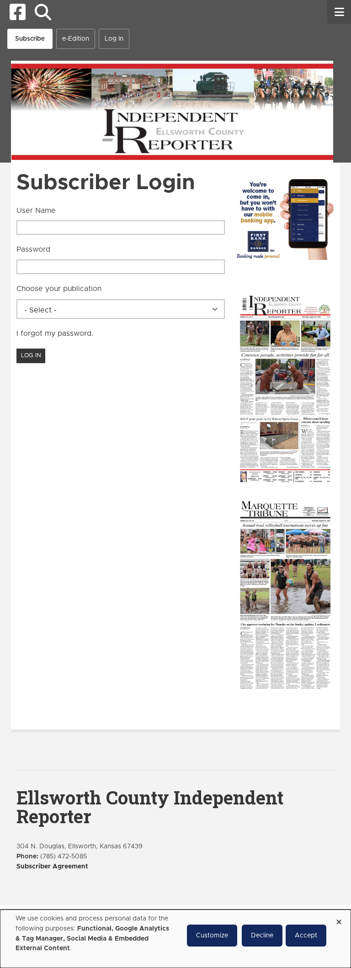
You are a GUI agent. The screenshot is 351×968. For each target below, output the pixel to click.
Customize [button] (212, 935)
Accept (306, 935)
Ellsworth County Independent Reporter (149, 806)
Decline (262, 935)
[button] (42, 12)
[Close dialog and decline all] (339, 919)
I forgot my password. (54, 333)
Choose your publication (58, 288)
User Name (36, 210)
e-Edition (75, 39)
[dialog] (175, 939)
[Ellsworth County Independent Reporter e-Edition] (285, 387)
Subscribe (30, 39)
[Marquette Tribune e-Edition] (285, 594)
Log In (114, 39)
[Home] (172, 111)
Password (33, 249)
